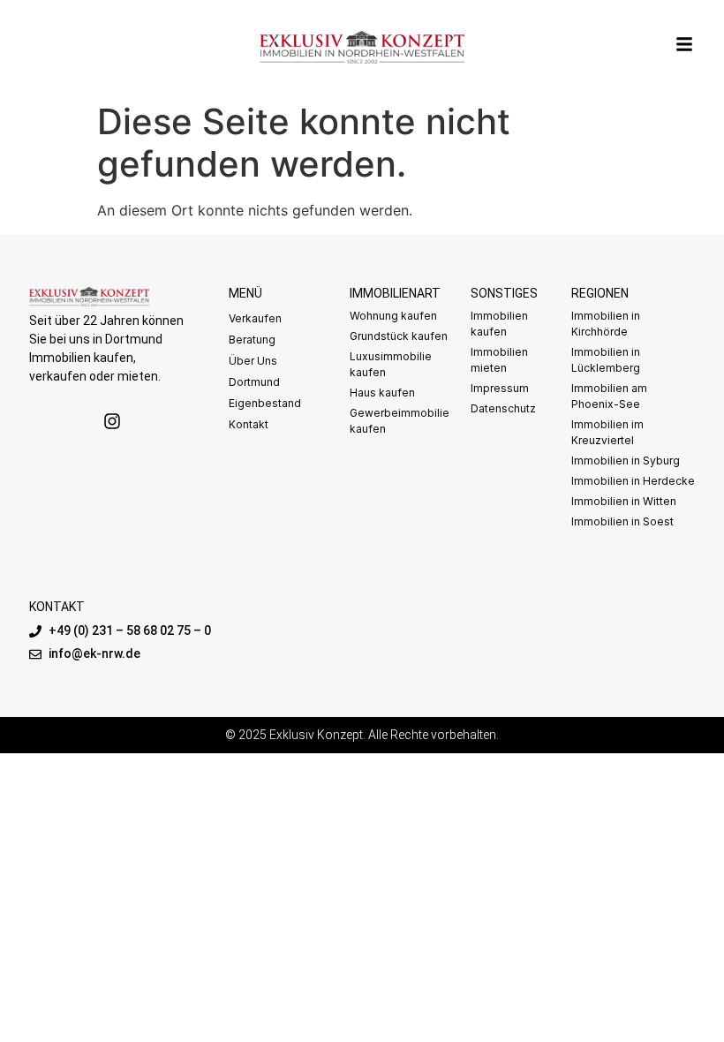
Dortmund (254, 382)
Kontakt (248, 424)
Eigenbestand (265, 403)
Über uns (253, 360)
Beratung (252, 339)
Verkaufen (255, 318)
